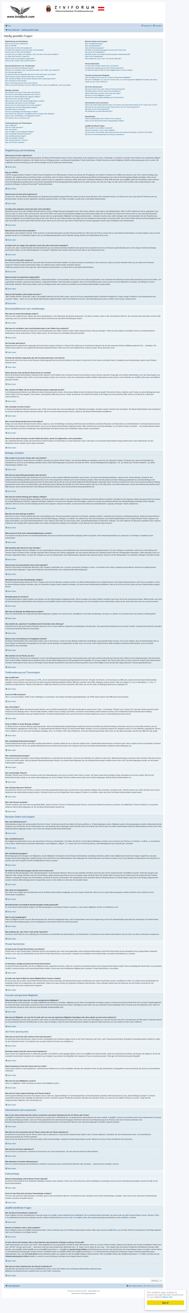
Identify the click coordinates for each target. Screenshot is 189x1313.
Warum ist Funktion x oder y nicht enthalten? (100, 130)
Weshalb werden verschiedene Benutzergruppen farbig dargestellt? (107, 54)
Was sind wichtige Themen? (14, 138)
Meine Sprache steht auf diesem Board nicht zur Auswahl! (24, 76)
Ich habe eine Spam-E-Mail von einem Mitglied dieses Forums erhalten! (109, 70)
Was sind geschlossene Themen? (16, 140)
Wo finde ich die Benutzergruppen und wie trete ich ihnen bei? (105, 50)
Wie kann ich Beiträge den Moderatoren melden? (21, 111)
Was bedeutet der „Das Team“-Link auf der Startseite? (103, 58)
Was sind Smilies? (11, 129)
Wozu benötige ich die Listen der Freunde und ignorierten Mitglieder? (108, 77)
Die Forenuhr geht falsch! (13, 72)
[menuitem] (8, 25)
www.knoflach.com (94, 1291)
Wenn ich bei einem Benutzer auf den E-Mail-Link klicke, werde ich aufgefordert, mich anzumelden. (38, 85)
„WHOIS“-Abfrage (15, 1247)
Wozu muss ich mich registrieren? (16, 43)
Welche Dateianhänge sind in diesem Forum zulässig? (103, 118)
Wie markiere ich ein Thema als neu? (17, 118)
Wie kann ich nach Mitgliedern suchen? (98, 95)
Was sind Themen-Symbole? (15, 142)
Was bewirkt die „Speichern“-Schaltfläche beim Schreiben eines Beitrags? (30, 114)
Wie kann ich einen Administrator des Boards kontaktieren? (105, 134)
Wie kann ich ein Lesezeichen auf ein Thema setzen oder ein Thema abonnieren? (112, 107)
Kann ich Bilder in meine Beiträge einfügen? (19, 132)
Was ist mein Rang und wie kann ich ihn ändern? (21, 83)
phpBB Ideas (112, 1230)
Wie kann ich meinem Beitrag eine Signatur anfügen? (22, 96)
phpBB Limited (140, 377)
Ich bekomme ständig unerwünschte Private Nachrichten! (104, 68)
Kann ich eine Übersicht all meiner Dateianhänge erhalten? (104, 121)
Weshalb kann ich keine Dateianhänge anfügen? (21, 107)
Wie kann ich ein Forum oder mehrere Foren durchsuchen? (105, 89)
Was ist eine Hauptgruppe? (94, 56)
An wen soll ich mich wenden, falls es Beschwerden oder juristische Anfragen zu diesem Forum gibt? (118, 132)
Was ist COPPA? (11, 46)
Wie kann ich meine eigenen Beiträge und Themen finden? (104, 97)
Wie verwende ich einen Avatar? (16, 81)
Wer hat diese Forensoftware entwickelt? (98, 128)
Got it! (165, 1302)
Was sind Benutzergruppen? (94, 48)
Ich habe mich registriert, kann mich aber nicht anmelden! (24, 50)
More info (167, 1297)
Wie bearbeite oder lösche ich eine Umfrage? (20, 103)
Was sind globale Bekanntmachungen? (18, 134)
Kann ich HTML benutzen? (14, 127)
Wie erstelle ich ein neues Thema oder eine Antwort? (22, 92)
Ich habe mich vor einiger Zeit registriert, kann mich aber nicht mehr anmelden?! (32, 54)
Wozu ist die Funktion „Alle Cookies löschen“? (20, 60)
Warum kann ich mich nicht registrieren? (18, 48)
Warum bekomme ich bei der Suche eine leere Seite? (103, 93)
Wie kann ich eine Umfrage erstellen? (17, 99)
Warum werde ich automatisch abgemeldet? (20, 58)
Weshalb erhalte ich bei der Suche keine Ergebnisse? (103, 91)
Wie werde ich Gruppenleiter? (95, 52)
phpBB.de (156, 377)
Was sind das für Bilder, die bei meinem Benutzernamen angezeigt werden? (30, 78)
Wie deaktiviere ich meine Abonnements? (98, 111)
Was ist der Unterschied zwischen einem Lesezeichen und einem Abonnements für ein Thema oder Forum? (121, 105)
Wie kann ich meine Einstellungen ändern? (19, 68)
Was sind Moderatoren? (93, 46)
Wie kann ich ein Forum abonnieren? (97, 109)
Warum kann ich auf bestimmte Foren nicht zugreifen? (23, 105)
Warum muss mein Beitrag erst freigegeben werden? (23, 116)
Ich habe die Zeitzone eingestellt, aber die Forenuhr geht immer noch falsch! (30, 74)
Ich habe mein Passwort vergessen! (17, 56)
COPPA (128, 211)
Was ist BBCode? (11, 125)
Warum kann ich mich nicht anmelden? (18, 52)
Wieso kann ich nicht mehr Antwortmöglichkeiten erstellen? (24, 101)
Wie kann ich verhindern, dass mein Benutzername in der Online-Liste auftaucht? (32, 70)
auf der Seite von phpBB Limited (75, 1218)
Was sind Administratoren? (94, 43)
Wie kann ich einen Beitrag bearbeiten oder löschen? (22, 94)
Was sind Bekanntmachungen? (15, 136)
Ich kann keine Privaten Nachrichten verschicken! (102, 66)
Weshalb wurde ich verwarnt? (15, 109)
